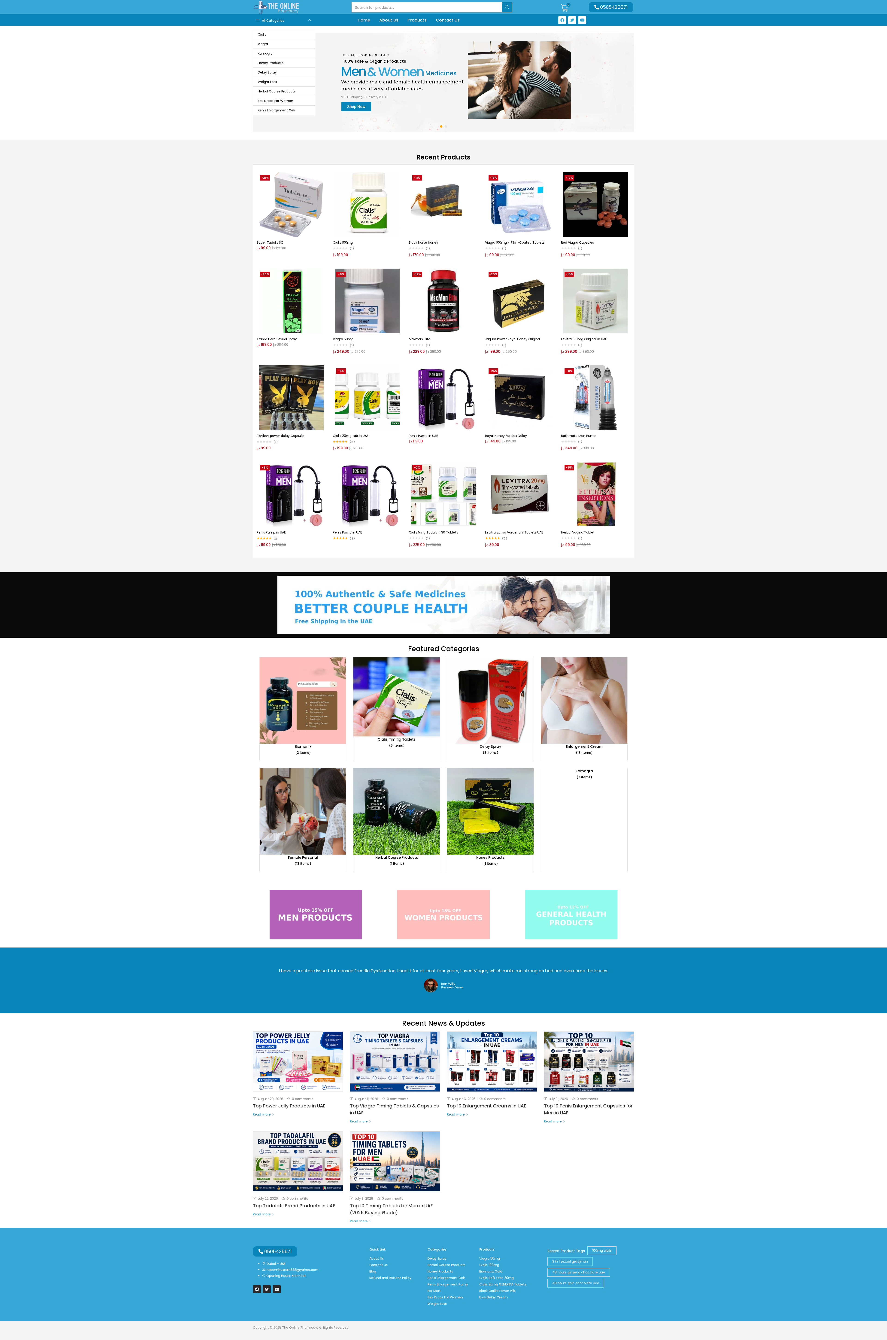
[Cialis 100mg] (367, 204)
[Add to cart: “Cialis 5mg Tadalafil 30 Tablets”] (438, 467)
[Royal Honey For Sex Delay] (519, 397)
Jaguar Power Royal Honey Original (513, 339)
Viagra (263, 44)
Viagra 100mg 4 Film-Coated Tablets (514, 242)
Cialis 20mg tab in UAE (350, 435)
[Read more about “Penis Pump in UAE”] (362, 467)
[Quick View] (286, 192)
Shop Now (357, 112)
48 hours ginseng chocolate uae (578, 1272)
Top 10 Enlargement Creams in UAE (486, 1106)
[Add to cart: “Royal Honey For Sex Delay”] (514, 370)
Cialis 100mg (343, 242)
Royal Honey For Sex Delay (506, 435)
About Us (388, 20)
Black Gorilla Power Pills (497, 1290)
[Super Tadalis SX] (291, 204)
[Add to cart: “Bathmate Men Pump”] (590, 370)
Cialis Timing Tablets (397, 742)
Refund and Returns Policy (390, 1278)
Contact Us (448, 20)
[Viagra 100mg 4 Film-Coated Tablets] (519, 204)
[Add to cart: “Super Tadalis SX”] (286, 177)
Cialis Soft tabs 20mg (496, 1278)
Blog (372, 1271)
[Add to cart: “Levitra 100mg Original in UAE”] (590, 274)
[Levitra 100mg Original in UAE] (595, 301)
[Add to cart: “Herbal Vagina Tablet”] (590, 467)
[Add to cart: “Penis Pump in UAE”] (438, 370)
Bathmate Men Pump (578, 435)
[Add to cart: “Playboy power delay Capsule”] (286, 370)
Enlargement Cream (584, 749)
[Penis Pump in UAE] (443, 397)
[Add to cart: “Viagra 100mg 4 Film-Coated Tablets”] (514, 177)
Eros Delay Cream (493, 1297)
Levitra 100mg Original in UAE (584, 339)
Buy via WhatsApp (306, 185)
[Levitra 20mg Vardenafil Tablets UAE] (519, 494)
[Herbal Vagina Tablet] (595, 494)
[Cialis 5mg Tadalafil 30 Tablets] (443, 494)
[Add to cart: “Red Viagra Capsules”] (590, 177)
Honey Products (270, 63)
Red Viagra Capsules (577, 242)
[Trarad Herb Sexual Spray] (291, 301)
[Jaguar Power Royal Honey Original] (519, 301)
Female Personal (303, 860)
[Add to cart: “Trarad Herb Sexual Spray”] (286, 274)
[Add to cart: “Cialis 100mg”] (362, 177)
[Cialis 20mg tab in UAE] (367, 397)
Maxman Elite (419, 339)
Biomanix (303, 749)
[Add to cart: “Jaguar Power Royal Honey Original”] (514, 274)
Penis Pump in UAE (423, 435)
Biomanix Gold (490, 1271)
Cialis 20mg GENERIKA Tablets (502, 1284)
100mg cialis (602, 1250)
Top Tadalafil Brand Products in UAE (294, 1205)
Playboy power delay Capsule (280, 435)
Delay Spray (267, 72)
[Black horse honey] (443, 204)
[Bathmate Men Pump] (595, 397)
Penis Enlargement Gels (277, 110)
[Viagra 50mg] (367, 301)
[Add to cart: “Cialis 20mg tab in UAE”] (362, 370)
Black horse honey (423, 242)
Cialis (262, 34)
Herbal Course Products (277, 91)
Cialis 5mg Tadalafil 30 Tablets (433, 532)
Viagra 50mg (343, 339)
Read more (262, 1114)
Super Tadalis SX (270, 242)
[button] (565, 7)
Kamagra (265, 53)
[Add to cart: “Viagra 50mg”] (362, 274)
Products (417, 20)
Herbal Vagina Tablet (578, 532)
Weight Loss (267, 82)
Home (364, 20)
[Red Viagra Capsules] (595, 204)
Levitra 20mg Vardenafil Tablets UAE (514, 532)
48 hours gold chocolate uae (575, 1283)
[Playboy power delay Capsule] (291, 397)
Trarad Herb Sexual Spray (277, 339)
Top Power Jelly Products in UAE (289, 1106)
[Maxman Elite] (443, 301)
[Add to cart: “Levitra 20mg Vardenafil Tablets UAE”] (514, 467)
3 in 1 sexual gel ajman (570, 1261)
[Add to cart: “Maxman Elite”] (438, 274)
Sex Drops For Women (275, 100)
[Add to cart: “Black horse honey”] (438, 177)
